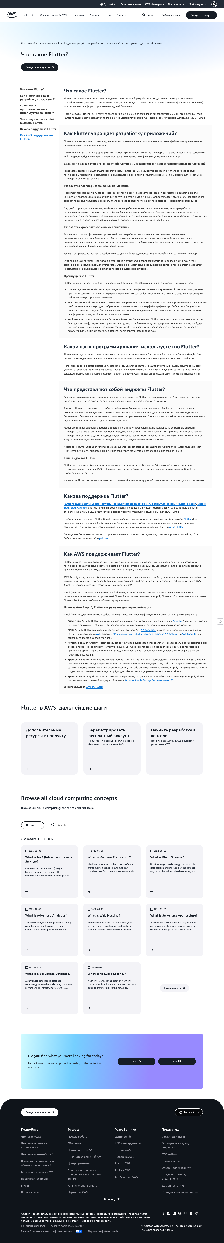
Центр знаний (171, 1161)
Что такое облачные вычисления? (40, 43)
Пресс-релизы (30, 1192)
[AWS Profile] (214, 4)
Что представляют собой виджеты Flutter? (37, 121)
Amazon (177, 620)
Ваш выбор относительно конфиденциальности (48, 1231)
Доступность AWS (173, 1185)
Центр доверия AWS (81, 1150)
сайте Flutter (176, 526)
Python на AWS (124, 1156)
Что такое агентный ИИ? (37, 1154)
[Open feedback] (220, 621)
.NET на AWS (123, 1150)
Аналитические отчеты (83, 1185)
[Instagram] (179, 1214)
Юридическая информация (180, 1192)
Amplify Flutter (94, 686)
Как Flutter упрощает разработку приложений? (38, 97)
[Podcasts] (196, 1214)
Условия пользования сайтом (67, 1225)
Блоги (25, 1185)
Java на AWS (123, 1163)
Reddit (192, 503)
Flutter (187, 518)
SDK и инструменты (128, 1143)
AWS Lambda (189, 633)
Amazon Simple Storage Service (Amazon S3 (149, 680)
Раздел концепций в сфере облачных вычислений (91, 43)
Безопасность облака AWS (37, 1172)
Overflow (82, 507)
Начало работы (78, 1136)
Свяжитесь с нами (173, 1136)
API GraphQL (148, 629)
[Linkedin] (174, 1214)
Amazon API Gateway (167, 633)
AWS (99, 633)
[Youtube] (191, 1214)
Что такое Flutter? (32, 89)
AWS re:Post (169, 1154)
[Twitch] (185, 1214)
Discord (201, 503)
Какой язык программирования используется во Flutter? (37, 109)
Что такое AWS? (31, 1136)
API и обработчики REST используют (134, 633)
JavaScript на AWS (126, 1177)
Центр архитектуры (80, 1163)
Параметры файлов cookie (103, 1231)
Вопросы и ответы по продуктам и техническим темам (85, 1174)
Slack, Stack (70, 507)
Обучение (74, 1143)
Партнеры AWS (78, 1192)
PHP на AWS (123, 1170)
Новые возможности (34, 1178)
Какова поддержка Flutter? (38, 129)
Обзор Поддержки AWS (177, 1168)
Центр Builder (123, 1136)
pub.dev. (103, 538)
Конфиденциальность (33, 1225)
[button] (53, 15)
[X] (163, 1214)
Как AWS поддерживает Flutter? (36, 137)
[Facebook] (168, 1214)
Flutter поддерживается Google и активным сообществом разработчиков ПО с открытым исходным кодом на (126, 503)
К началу (110, 1199)
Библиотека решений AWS (85, 1156)
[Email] (163, 1220)
